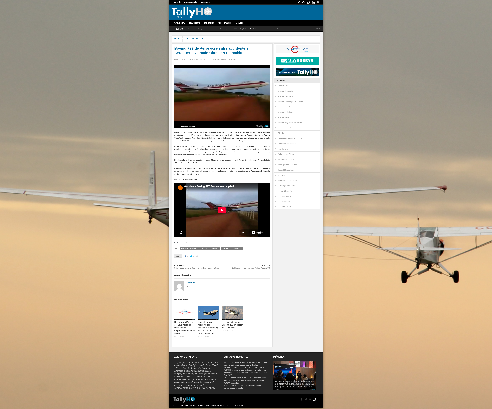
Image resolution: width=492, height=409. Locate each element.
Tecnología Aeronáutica (287, 186)
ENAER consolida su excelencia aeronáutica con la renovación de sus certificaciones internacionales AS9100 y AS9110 (192, 29)
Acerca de (177, 2)
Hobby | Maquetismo (286, 170)
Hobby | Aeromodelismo (287, 165)
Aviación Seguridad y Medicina (290, 123)
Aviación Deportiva (285, 96)
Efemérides (209, 23)
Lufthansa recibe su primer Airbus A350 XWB (251, 266)
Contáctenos (205, 2)
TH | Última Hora (284, 207)
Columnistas (194, 23)
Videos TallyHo (224, 23)
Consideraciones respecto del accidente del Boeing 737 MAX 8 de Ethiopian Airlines (208, 328)
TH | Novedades (284, 196)
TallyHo (184, 59)
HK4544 (225, 248)
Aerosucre (203, 248)
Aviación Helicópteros (286, 112)
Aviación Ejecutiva (285, 107)
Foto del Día (283, 149)
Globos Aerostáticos (286, 154)
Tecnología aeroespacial (287, 180)
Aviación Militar (284, 117)
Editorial (281, 133)
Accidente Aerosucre (189, 248)
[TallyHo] (192, 12)
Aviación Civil (283, 86)
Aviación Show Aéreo (286, 128)
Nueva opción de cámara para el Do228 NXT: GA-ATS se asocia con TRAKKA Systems (313, 29)
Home (177, 38)
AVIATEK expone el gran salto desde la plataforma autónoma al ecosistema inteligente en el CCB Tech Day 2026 (245, 372)
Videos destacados (190, 2)
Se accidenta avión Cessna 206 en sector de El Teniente (232, 325)
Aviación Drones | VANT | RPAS (290, 101)
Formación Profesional (287, 144)
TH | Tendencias (284, 201)
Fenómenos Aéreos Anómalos (290, 138)
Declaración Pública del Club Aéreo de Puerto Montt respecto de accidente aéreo (184, 328)
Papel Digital (179, 23)
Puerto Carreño (236, 248)
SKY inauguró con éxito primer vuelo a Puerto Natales (196, 266)
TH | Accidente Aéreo (195, 38)
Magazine (239, 23)
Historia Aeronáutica (286, 159)
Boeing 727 (214, 248)
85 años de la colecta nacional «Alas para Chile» (244, 367)
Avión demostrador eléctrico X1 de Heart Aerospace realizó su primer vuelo (257, 29)
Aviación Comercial (285, 91)
